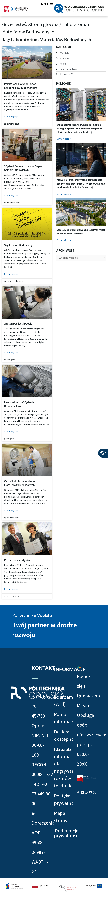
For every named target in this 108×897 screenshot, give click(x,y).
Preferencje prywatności (66, 833)
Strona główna (43, 24)
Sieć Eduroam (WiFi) (63, 697)
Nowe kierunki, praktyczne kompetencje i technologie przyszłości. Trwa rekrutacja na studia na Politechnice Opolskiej (81, 183)
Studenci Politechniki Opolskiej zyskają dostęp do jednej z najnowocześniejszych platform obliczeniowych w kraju (79, 128)
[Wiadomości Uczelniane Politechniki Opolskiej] (79, 8)
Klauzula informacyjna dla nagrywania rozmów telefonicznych (63, 767)
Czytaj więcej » (11, 116)
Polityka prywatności (63, 799)
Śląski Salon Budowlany (18, 245)
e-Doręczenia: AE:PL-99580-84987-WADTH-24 (44, 842)
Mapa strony (60, 816)
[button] (45, 4)
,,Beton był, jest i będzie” (18, 323)
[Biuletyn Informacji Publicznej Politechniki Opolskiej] (86, 778)
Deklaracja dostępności (63, 735)
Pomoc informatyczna (63, 718)
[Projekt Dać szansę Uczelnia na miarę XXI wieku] (54, 887)
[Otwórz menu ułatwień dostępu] (103, 453)
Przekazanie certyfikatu (18, 560)
